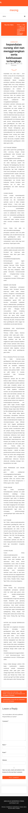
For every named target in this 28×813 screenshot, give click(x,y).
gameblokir (14, 42)
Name (4, 744)
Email (4, 752)
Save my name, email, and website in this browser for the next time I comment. (13, 771)
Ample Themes (16, 808)
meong (14, 10)
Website (4, 760)
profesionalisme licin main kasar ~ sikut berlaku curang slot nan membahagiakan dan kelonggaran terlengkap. (14, 693)
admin (8, 63)
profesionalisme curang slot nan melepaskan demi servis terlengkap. (14, 700)
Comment (5, 721)
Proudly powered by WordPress (10, 807)
